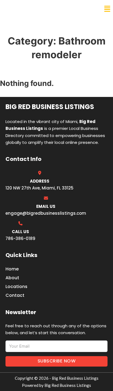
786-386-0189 (20, 238)
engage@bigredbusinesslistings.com (45, 213)
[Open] (107, 8)
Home (12, 269)
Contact (14, 295)
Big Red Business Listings (40, 9)
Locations (16, 286)
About (12, 278)
